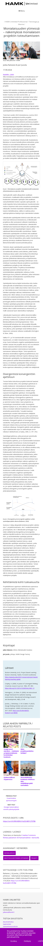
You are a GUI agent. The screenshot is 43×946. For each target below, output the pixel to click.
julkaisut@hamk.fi (8, 912)
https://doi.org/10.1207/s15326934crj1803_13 (19, 688)
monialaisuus (9, 853)
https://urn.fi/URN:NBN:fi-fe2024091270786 (19, 821)
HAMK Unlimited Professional (16, 22)
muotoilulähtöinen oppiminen (16, 858)
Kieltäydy (27, 941)
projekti (34, 858)
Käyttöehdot (7, 924)
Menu (22, 11)
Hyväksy (13, 941)
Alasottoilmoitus (8, 922)
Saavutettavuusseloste (10, 926)
